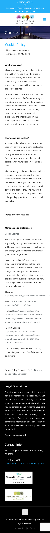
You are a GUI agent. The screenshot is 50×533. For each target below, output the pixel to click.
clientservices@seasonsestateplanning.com (25, 8)
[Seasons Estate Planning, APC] (25, 19)
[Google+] (19, 11)
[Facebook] (16, 11)
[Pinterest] (26, 11)
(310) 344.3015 (25, 2)
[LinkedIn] (23, 11)
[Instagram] (30, 11)
